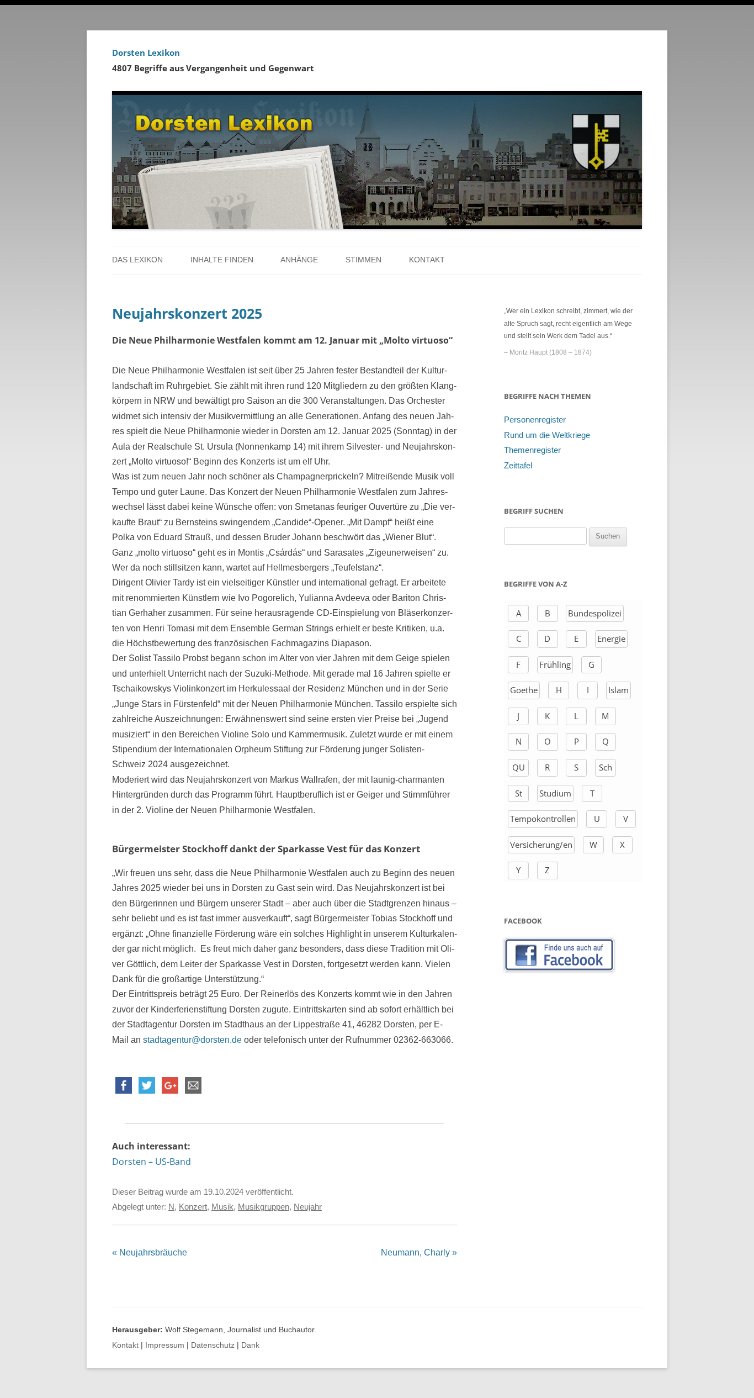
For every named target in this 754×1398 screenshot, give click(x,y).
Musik (222, 1206)
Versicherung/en (541, 844)
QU (518, 767)
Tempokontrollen (543, 818)
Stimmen (363, 260)
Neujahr (308, 1206)
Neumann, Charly (419, 1252)
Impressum (164, 1345)
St (518, 793)
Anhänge (299, 260)
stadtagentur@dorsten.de (192, 1039)
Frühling (555, 664)
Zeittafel (518, 465)
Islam (618, 689)
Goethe (524, 689)
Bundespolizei (595, 613)
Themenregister (532, 450)
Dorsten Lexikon (146, 52)
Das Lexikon (137, 260)
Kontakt (427, 260)
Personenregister (535, 419)
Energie (611, 638)
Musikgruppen (263, 1206)
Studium (555, 793)
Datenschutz (213, 1345)
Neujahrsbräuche (149, 1252)
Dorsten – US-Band (151, 1162)
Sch (605, 767)
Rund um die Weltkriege (547, 435)
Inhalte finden (221, 260)
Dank (250, 1345)
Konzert (193, 1206)
